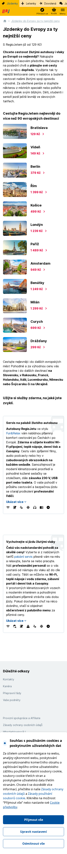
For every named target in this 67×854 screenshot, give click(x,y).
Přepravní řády (12, 693)
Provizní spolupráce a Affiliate (21, 718)
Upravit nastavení (33, 832)
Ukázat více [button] (14, 502)
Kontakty (8, 679)
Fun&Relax (13, 433)
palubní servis (23, 556)
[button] (42, 11)
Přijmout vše (33, 820)
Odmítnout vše (33, 844)
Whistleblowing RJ (14, 731)
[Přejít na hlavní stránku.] (5, 20)
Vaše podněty (11, 700)
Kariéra (7, 686)
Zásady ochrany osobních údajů (22, 725)
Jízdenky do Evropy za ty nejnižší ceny (35, 21)
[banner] (6, 11)
